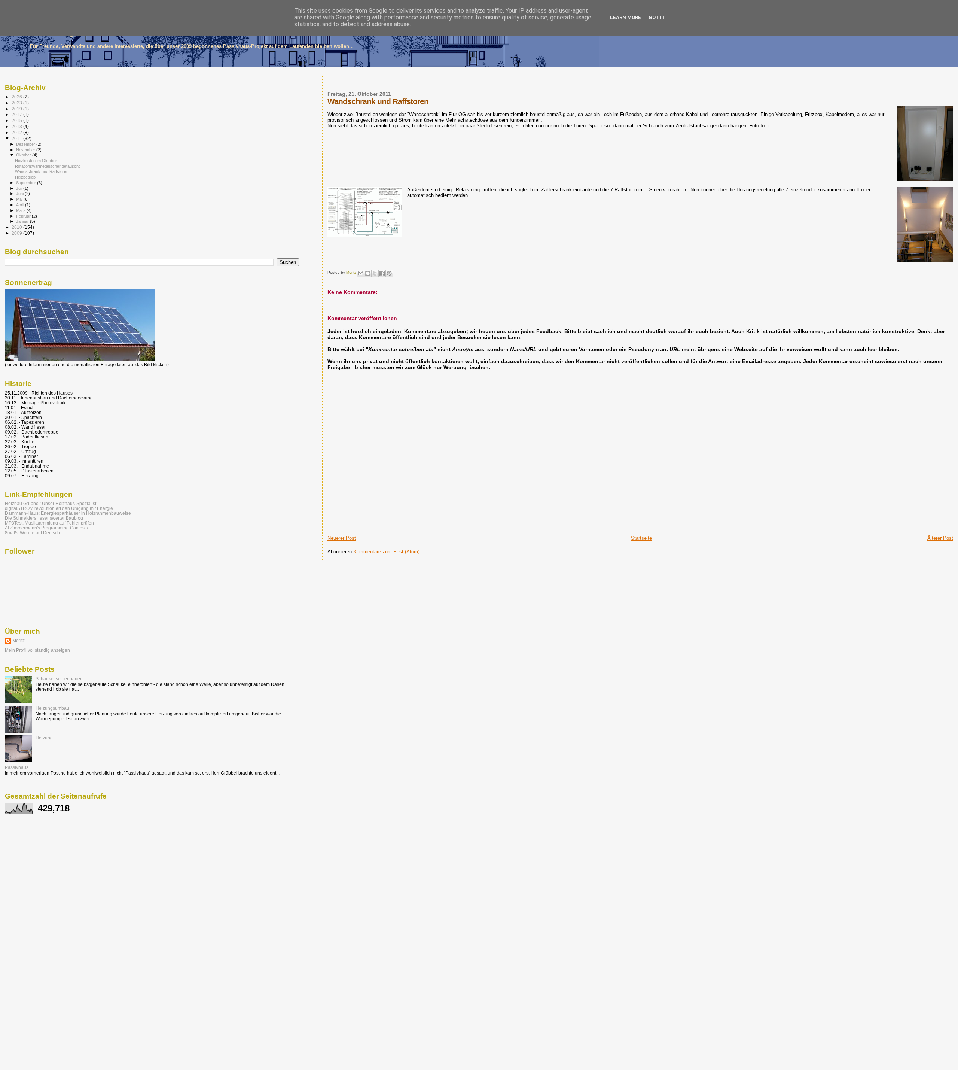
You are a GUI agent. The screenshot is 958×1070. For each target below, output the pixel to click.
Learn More (625, 17)
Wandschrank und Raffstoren (41, 171)
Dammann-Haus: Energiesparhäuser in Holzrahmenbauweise (68, 513)
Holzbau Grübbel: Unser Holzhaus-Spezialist (50, 503)
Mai (20, 199)
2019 (17, 108)
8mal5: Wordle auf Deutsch (32, 532)
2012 (17, 132)
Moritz (18, 640)
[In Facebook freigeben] (382, 273)
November (26, 150)
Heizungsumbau (52, 708)
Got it (657, 17)
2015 (17, 120)
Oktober (24, 155)
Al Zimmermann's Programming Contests (46, 527)
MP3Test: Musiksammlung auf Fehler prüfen (49, 522)
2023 (17, 102)
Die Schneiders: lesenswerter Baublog (44, 518)
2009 (17, 233)
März (21, 210)
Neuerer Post (341, 538)
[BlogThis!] (368, 273)
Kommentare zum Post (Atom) (386, 551)
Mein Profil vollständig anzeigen (37, 650)
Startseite (641, 538)
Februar (24, 216)
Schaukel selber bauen (59, 678)
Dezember (26, 144)
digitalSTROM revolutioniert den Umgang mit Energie (59, 508)
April (20, 205)
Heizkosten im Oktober (36, 160)
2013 (17, 126)
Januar (23, 221)
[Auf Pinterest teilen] (389, 273)
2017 (17, 114)
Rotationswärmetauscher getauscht (47, 166)
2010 (17, 227)
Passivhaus (16, 767)
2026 (17, 96)
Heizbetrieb (25, 177)
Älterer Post (940, 538)
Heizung (44, 737)
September (26, 182)
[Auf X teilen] (375, 273)
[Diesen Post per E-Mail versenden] (360, 273)
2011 (17, 138)
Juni (20, 193)
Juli (19, 188)
